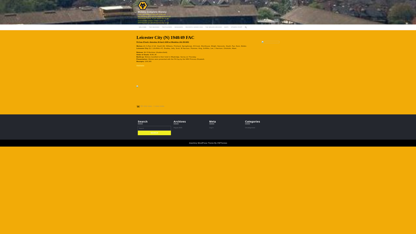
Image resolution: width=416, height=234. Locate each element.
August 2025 (178, 127)
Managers (179, 27)
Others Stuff (236, 27)
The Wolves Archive (213, 27)
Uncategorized (250, 127)
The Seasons (154, 27)
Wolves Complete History (152, 12)
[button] (246, 27)
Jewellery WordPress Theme (201, 143)
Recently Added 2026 (194, 27)
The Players (167, 27)
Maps (226, 27)
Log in (211, 127)
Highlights (140, 65)
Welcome (142, 27)
